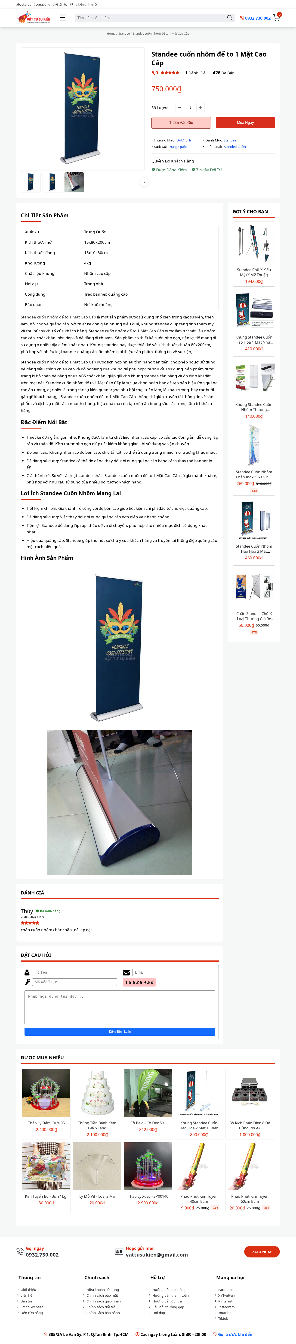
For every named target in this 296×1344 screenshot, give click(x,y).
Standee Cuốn (235, 146)
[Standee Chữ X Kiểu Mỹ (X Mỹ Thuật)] (254, 243)
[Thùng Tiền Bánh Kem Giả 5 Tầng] (97, 1093)
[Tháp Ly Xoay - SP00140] (148, 1166)
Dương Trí (184, 140)
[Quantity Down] (180, 107)
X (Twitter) (226, 1295)
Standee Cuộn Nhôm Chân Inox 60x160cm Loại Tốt (254, 477)
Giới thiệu (28, 1289)
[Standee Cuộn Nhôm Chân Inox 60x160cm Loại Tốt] (254, 445)
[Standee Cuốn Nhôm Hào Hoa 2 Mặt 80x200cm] (254, 519)
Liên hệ (26, 1295)
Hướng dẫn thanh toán (170, 1295)
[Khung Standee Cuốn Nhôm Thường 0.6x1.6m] (254, 378)
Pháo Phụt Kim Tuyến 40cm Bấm (199, 1199)
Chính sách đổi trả (100, 1307)
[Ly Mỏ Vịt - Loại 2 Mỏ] (97, 1166)
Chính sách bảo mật (102, 1295)
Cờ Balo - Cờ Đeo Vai (148, 1122)
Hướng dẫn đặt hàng (168, 1289)
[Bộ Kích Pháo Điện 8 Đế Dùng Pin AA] (250, 1093)
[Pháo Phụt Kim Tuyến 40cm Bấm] (199, 1166)
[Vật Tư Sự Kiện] (33, 18)
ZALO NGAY (262, 1251)
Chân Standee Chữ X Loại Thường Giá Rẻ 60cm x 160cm (254, 618)
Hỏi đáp (158, 1312)
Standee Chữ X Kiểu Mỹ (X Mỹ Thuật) (254, 272)
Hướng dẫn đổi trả (166, 1301)
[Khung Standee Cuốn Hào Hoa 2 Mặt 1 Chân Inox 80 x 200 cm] (199, 1093)
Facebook (225, 1289)
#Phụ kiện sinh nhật (83, 4)
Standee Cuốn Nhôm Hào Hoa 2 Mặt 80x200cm (254, 551)
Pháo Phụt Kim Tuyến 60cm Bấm (249, 1199)
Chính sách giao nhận (103, 1301)
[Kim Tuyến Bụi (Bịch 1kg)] (46, 1166)
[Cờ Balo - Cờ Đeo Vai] (148, 1093)
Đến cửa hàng (31, 1312)
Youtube (224, 1312)
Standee (124, 33)
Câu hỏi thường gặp (167, 1307)
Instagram (226, 1307)
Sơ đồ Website (31, 1307)
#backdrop (23, 4)
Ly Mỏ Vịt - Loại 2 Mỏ (97, 1196)
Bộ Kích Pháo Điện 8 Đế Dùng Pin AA (249, 1125)
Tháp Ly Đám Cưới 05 (46, 1122)
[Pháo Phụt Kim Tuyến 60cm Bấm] (250, 1166)
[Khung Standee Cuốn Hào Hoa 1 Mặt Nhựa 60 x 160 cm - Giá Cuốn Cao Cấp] (254, 310)
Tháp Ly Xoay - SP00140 (148, 1196)
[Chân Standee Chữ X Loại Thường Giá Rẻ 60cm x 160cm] (254, 587)
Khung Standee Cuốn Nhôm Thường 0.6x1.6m (253, 409)
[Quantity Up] (200, 107)
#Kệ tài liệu (60, 4)
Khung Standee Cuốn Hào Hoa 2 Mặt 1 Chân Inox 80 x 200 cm (199, 1128)
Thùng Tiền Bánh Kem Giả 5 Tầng (97, 1125)
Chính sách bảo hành (103, 1312)
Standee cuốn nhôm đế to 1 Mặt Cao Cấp (58, 317)
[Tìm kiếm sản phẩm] (229, 18)
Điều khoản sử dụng (102, 1289)
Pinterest (224, 1301)
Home (111, 33)
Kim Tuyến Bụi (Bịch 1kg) (46, 1196)
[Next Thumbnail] (144, 182)
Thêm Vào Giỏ (181, 123)
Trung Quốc (177, 146)
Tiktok (222, 1318)
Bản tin (26, 1301)
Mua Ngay (245, 123)
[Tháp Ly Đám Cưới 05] (46, 1093)
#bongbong (42, 4)
